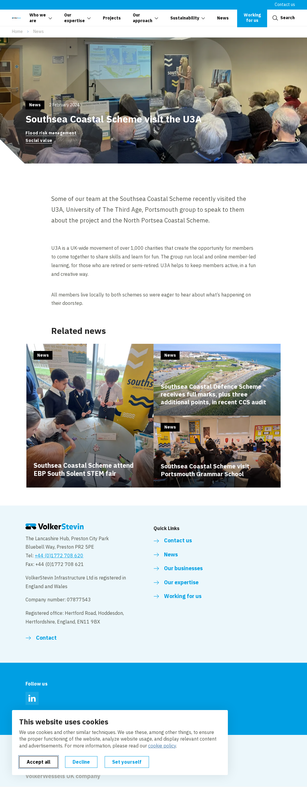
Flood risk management (50, 133)
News (38, 31)
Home (17, 31)
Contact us (285, 4)
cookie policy (162, 746)
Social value (38, 140)
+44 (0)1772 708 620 (59, 556)
